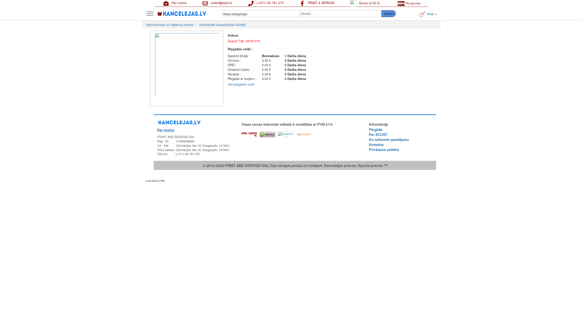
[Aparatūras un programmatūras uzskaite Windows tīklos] (304, 133)
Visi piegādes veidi (241, 84)
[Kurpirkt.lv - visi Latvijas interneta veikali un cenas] (286, 133)
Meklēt (389, 13)
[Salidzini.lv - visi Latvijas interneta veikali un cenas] (268, 133)
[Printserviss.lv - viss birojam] (249, 133)
